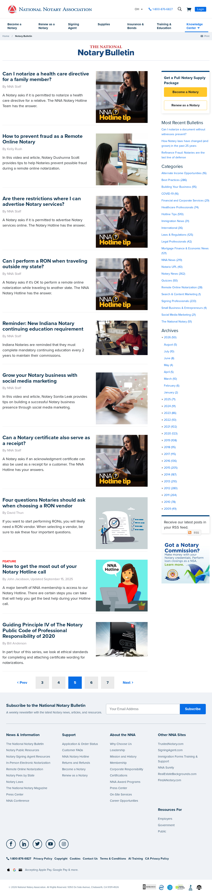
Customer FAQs (72, 750)
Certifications (118, 775)
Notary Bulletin (23, 36)
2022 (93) (170, 420)
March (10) (170, 379)
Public (162, 831)
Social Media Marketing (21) (178, 315)
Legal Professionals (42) (176, 241)
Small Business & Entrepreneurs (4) (184, 308)
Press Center (14, 794)
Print (207, 36)
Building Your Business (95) (178, 187)
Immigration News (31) (175, 221)
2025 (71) (169, 399)
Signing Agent (73, 26)
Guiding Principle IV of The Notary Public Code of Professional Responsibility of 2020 (42, 630)
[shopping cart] (188, 9)
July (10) (169, 351)
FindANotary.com (169, 780)
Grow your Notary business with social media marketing (39, 378)
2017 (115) (170, 454)
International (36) (172, 228)
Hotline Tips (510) (172, 214)
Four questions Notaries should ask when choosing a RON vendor (43, 503)
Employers (165, 819)
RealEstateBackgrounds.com (177, 774)
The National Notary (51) (176, 321)
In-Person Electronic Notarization (28, 763)
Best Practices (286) (174, 180)
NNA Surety (166, 767)
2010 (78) (170, 502)
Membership (118, 763)
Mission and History (123, 756)
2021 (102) (170, 426)
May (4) (168, 365)
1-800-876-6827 (163, 9)
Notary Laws (14, 782)
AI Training (135, 858)
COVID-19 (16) (169, 193)
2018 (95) (170, 447)
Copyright (60, 858)
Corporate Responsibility (126, 769)
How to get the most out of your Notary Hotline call (39, 569)
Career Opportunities (124, 801)
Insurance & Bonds (135, 26)
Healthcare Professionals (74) (180, 207)
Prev (23, 682)
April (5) (168, 372)
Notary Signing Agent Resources (28, 756)
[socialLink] (12, 844)
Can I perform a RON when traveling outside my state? (44, 264)
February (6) (171, 385)
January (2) (171, 392)
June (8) (169, 358)
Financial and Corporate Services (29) (185, 200)
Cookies (75, 858)
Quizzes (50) (169, 280)
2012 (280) (170, 488)
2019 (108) (170, 440)
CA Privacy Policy (157, 858)
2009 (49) (170, 509)
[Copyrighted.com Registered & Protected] (149, 886)
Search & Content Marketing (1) (181, 294)
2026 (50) (170, 337)
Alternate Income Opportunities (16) (183, 173)
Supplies (104, 24)
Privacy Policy (43, 858)
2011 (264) (170, 495)
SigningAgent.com (170, 750)
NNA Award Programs (125, 782)
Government (166, 825)
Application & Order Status (80, 744)
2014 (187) (170, 474)
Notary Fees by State (20, 775)
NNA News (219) (171, 260)
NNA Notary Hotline (75, 756)
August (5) (170, 344)
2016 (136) (170, 461)
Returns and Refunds (76, 763)
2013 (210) (170, 481)
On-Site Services (121, 794)
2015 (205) (170, 467)
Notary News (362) (173, 273)
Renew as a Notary (47, 26)
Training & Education (164, 26)
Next (126, 682)
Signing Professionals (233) (178, 301)
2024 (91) (170, 406)
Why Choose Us (121, 744)
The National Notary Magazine (26, 788)
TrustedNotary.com (170, 744)
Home (5, 36)
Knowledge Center (195, 26)
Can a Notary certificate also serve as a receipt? (46, 440)
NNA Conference (17, 801)
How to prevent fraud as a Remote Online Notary (42, 139)
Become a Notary (14, 26)
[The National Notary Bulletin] (106, 51)
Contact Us (90, 858)
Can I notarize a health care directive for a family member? (45, 77)
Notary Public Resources (22, 750)
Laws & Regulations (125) (177, 234)
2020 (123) (170, 433)
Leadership (117, 750)
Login (200, 9)
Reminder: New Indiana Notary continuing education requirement (42, 326)
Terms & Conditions (113, 858)
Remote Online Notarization (24, 769)
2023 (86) (170, 413)
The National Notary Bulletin (25, 744)
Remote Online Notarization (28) (181, 287)
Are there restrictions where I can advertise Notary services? (41, 201)
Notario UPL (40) (171, 267)
